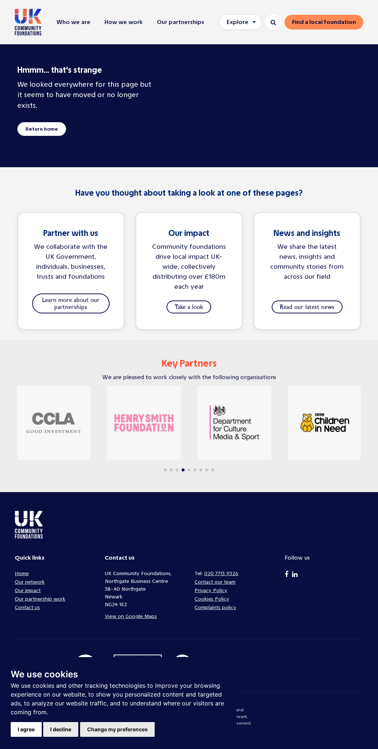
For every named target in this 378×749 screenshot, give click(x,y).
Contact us (27, 607)
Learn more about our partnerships (71, 303)
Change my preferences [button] (117, 729)
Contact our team (215, 582)
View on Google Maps (131, 616)
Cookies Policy (212, 599)
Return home (41, 129)
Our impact (28, 590)
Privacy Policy (211, 590)
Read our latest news (307, 306)
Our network (30, 582)
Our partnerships (180, 21)
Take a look (189, 306)
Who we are (73, 21)
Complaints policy (215, 607)
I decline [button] (60, 729)
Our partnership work (40, 599)
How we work (123, 21)
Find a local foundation (324, 21)
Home (22, 573)
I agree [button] (26, 729)
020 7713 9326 (221, 573)
